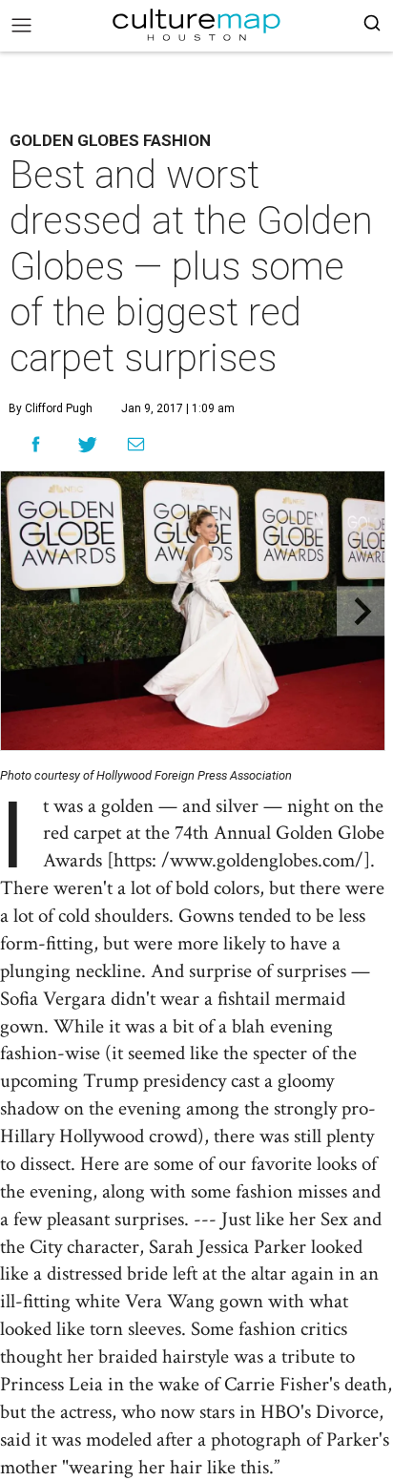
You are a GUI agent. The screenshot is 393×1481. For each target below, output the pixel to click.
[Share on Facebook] (35, 444)
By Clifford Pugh (51, 408)
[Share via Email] (136, 444)
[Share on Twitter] (88, 444)
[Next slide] (361, 611)
